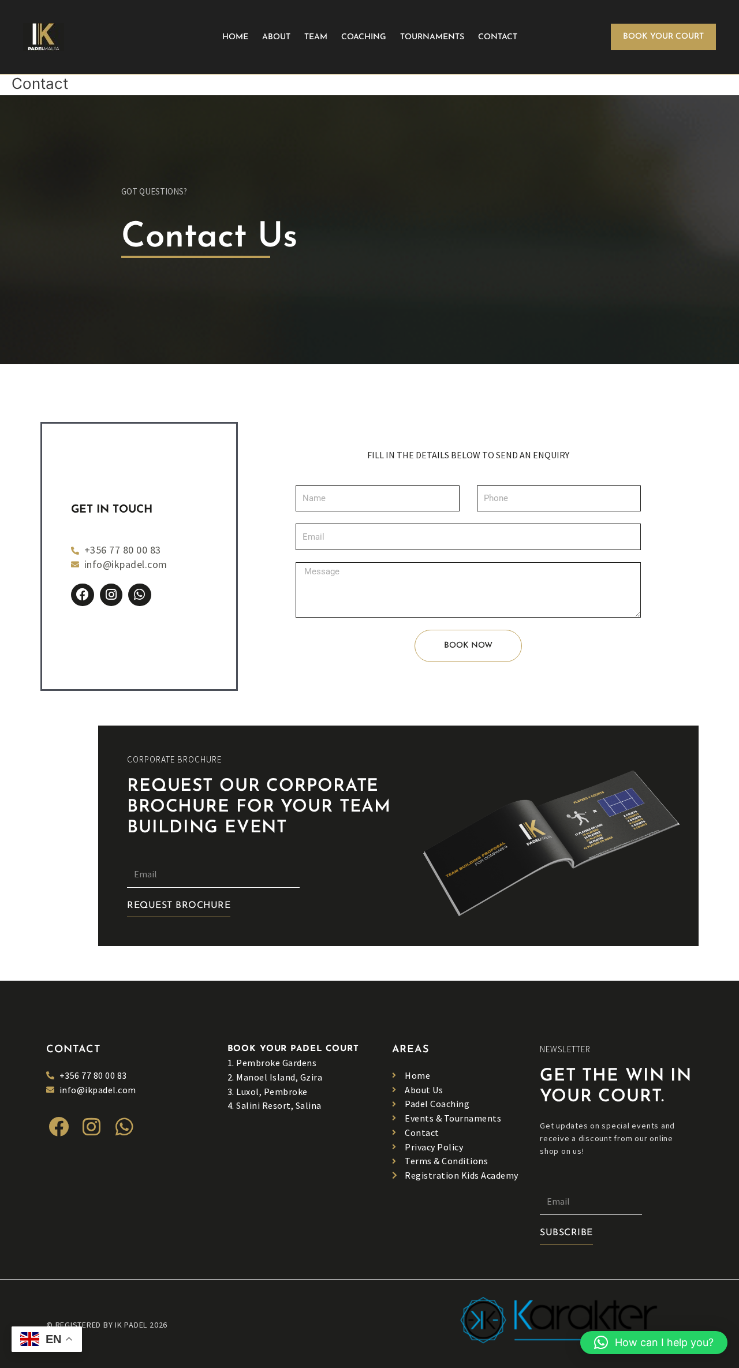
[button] (663, 37)
